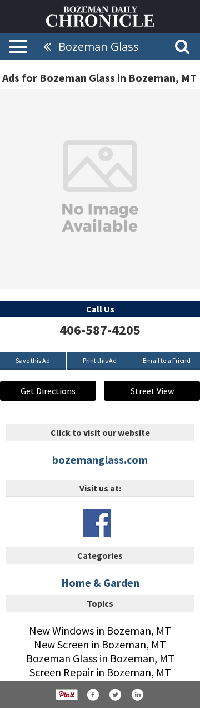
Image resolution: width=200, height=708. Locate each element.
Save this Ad (33, 360)
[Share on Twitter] (115, 694)
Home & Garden (100, 582)
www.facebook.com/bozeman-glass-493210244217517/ (97, 523)
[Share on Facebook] (93, 694)
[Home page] (100, 15)
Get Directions (48, 390)
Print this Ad (100, 360)
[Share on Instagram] (137, 694)
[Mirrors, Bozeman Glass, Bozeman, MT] (100, 189)
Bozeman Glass (98, 46)
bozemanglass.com (100, 459)
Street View (152, 390)
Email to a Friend (167, 360)
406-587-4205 (100, 329)
